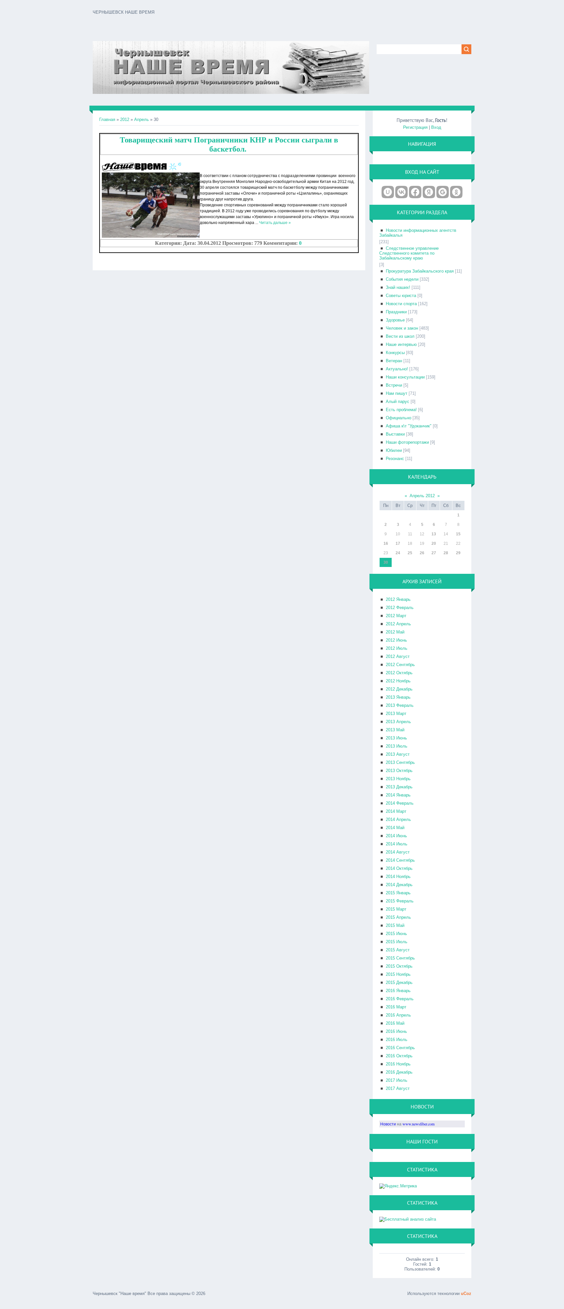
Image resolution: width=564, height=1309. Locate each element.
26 (422, 553)
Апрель (141, 119)
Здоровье (395, 320)
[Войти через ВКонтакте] (401, 192)
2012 (124, 119)
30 (386, 562)
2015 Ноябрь (398, 974)
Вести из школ (400, 336)
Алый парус (397, 401)
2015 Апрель (398, 917)
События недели (402, 279)
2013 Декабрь (399, 786)
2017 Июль (396, 1080)
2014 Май (395, 827)
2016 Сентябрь (400, 1047)
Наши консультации (405, 377)
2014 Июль (396, 843)
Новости (388, 1123)
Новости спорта (401, 303)
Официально (398, 417)
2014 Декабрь (399, 884)
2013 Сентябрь (400, 762)
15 (458, 534)
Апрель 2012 (422, 495)
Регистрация (415, 127)
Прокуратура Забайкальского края (420, 271)
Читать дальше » (275, 222)
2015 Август (398, 949)
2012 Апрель (398, 623)
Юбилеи (394, 450)
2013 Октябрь (399, 770)
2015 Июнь (396, 933)
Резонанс (395, 458)
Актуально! (397, 368)
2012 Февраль (400, 607)
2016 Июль (396, 1039)
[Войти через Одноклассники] (456, 192)
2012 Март (396, 615)
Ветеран (394, 360)
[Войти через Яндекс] (429, 192)
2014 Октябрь (399, 868)
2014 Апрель (398, 819)
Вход (436, 127)
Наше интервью (401, 344)
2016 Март (396, 1006)
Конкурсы (395, 352)
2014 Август (398, 852)
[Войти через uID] (388, 192)
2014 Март (396, 811)
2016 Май (395, 1023)
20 (433, 543)
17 (398, 543)
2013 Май (395, 729)
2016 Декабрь (399, 1072)
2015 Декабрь (399, 982)
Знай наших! (398, 287)
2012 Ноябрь (398, 680)
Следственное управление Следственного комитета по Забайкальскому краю (409, 253)
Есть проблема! (401, 409)
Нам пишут (396, 393)
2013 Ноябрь (398, 778)
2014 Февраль (400, 803)
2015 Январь (398, 892)
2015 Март (396, 909)
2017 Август (398, 1088)
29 (458, 553)
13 (433, 534)
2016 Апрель (398, 1015)
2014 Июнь (396, 835)
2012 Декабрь (399, 689)
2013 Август (398, 754)
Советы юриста (401, 295)
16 (386, 543)
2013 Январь (398, 697)
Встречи (394, 385)
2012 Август (398, 656)
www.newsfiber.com (418, 1123)
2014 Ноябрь (398, 876)
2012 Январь (398, 599)
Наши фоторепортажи (407, 442)
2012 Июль (396, 648)
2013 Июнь (396, 738)
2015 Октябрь (399, 966)
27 (433, 553)
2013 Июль (396, 746)
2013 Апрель (398, 721)
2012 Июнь (396, 640)
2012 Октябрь (399, 672)
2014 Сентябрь (400, 860)
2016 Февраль (400, 998)
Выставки (395, 434)
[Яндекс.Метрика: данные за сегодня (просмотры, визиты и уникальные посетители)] (398, 1186)
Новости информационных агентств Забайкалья (417, 233)
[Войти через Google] (442, 192)
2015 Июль (396, 941)
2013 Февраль (400, 705)
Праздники (396, 311)
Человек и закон (402, 328)
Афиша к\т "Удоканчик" (408, 426)
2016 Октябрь (399, 1055)
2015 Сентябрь (400, 958)
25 (410, 553)
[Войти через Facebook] (415, 192)
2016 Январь (398, 990)
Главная (107, 119)
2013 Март (396, 713)
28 (446, 553)
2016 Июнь (396, 1031)
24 (398, 553)
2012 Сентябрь (400, 664)
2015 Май (395, 925)
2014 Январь (398, 795)
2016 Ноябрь (398, 1064)
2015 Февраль (400, 901)
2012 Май (395, 632)
